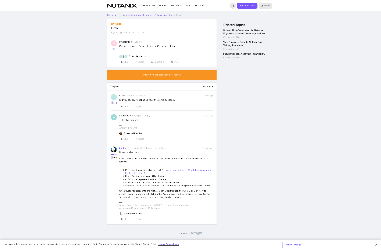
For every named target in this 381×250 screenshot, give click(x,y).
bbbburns (124, 148)
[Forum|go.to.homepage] (122, 6)
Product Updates (195, 5)
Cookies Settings (292, 244)
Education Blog (231, 49)
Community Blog (232, 37)
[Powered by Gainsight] (191, 234)
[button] (247, 6)
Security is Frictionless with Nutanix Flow (244, 54)
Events (162, 5)
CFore (122, 95)
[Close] (376, 244)
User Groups (176, 5)
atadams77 (125, 115)
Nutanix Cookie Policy (168, 244)
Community (113, 15)
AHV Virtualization (163, 15)
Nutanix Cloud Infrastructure (137, 15)
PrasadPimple (126, 42)
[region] (190, 245)
